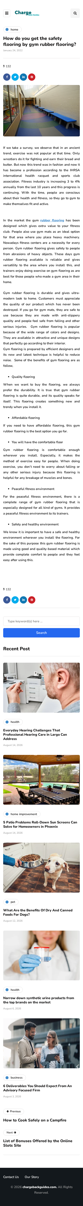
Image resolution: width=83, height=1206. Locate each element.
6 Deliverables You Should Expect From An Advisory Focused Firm (37, 1088)
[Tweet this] (15, 77)
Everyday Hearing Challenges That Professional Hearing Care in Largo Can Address (35, 734)
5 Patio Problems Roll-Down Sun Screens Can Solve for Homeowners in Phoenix (40, 824)
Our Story (32, 1177)
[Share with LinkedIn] (23, 77)
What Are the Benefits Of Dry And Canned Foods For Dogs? (38, 912)
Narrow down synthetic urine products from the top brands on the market (38, 1000)
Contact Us (11, 1177)
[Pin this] (31, 77)
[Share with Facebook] (6, 77)
